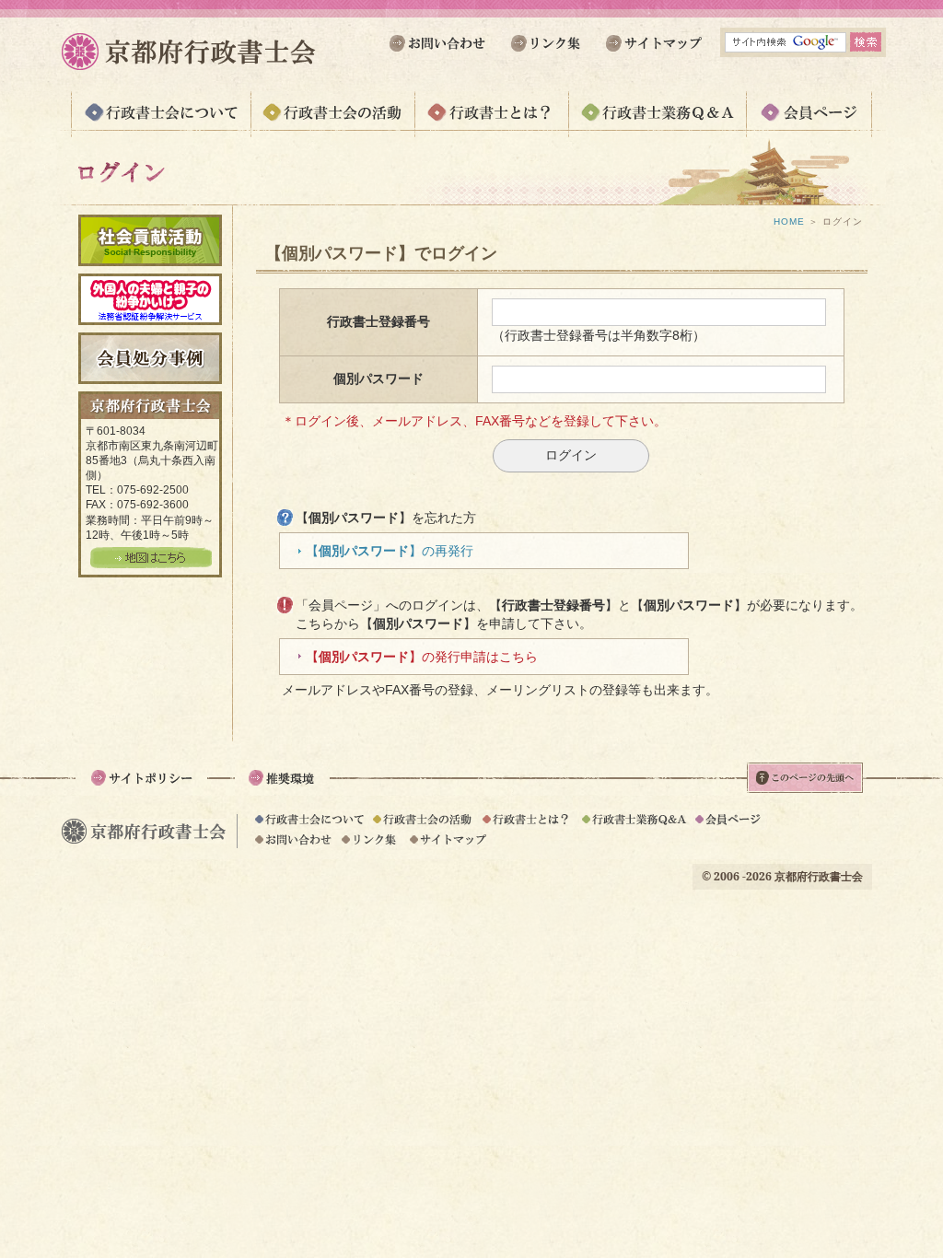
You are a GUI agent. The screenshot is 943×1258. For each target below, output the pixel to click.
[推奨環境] (282, 788)
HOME (789, 221)
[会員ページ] (809, 122)
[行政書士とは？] (491, 122)
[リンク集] (545, 52)
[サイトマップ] (652, 52)
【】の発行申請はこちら (422, 656)
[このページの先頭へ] (805, 785)
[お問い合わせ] (440, 52)
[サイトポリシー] (141, 788)
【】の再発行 (389, 550)
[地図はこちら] (151, 560)
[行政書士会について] (160, 122)
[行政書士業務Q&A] (657, 122)
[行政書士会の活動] (332, 122)
